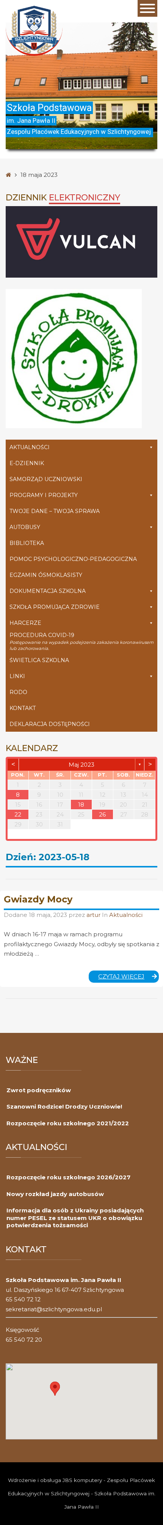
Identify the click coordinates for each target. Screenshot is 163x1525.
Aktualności (29, 447)
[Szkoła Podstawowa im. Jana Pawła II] (34, 30)
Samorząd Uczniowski (45, 479)
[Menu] (147, 8)
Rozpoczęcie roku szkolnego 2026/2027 (68, 1177)
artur (94, 914)
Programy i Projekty (43, 495)
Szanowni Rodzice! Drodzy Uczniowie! (64, 1106)
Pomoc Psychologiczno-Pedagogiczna (73, 559)
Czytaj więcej (128, 977)
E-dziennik (26, 463)
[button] (55, 1389)
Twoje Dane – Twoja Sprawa (54, 511)
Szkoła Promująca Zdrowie (54, 607)
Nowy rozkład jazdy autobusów (55, 1194)
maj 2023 (81, 764)
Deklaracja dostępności (49, 724)
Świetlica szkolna (39, 660)
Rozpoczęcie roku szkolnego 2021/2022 (67, 1123)
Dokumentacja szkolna (47, 591)
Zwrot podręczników (38, 1090)
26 (102, 814)
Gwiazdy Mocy (38, 899)
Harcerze (25, 623)
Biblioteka (26, 543)
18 (81, 804)
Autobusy (24, 527)
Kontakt (22, 708)
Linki (17, 676)
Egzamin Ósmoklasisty (45, 575)
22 (17, 814)
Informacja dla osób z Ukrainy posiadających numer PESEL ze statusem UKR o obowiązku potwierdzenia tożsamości (75, 1218)
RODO (18, 692)
